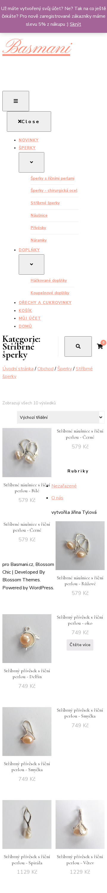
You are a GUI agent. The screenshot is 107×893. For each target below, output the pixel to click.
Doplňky (29, 250)
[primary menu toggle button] (15, 101)
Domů (25, 326)
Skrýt (75, 24)
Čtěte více (80, 645)
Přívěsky (38, 228)
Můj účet (30, 318)
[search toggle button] (78, 346)
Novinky (29, 140)
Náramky (39, 240)
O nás (57, 498)
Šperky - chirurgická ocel (54, 190)
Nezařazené (64, 486)
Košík (25, 310)
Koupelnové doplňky (50, 293)
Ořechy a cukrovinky (45, 302)
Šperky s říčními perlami (52, 178)
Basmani (36, 48)
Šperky (27, 148)
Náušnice (39, 215)
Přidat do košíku (27, 457)
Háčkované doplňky (49, 280)
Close (30, 121)
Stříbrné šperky (45, 203)
